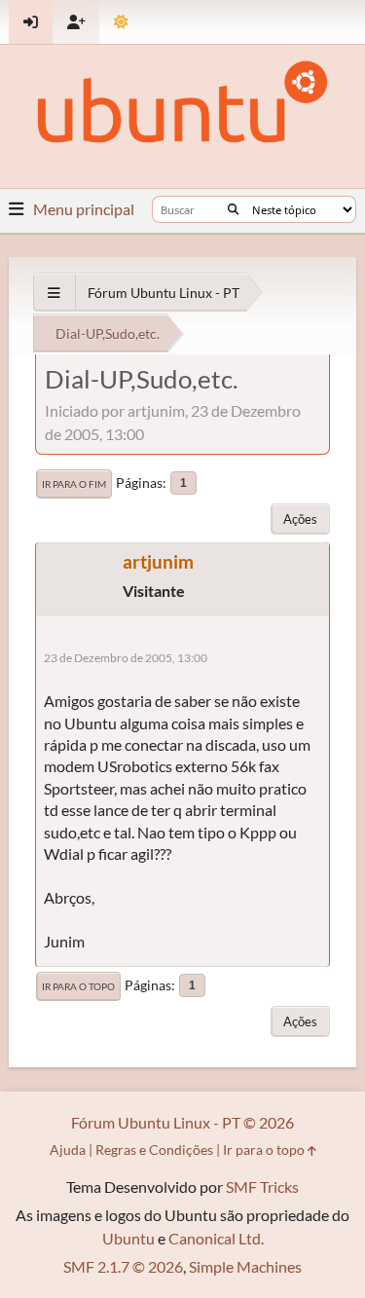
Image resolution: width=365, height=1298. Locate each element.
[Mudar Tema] (121, 22)
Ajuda (68, 1149)
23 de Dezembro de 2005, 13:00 (125, 657)
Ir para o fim (74, 484)
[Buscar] (233, 209)
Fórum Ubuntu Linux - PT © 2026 (182, 1122)
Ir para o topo (78, 986)
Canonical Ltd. (216, 1238)
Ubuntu (128, 1238)
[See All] (54, 292)
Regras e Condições (154, 1149)
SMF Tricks (262, 1186)
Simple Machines (245, 1266)
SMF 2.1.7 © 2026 (123, 1266)
